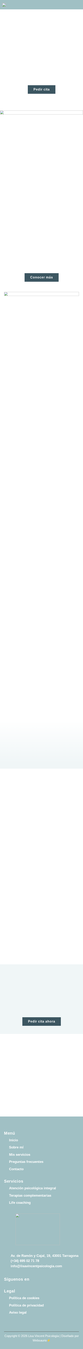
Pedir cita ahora (41, 1021)
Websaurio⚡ (42, 1340)
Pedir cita (41, 89)
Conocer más (41, 277)
